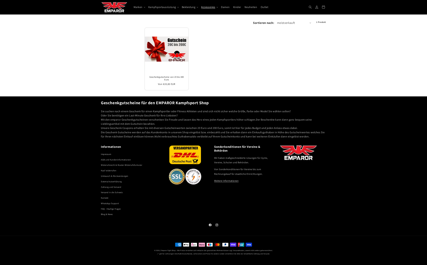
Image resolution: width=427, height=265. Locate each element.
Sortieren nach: (263, 23)
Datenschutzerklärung (111, 181)
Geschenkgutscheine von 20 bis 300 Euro (166, 78)
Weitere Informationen (226, 180)
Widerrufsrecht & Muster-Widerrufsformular (121, 165)
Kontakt (104, 197)
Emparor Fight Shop (168, 250)
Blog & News (107, 214)
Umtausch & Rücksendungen (114, 176)
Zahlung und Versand (111, 187)
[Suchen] (310, 7)
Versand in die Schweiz (112, 192)
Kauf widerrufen (108, 170)
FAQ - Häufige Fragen (111, 208)
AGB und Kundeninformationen (116, 159)
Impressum (106, 154)
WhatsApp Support (110, 203)
